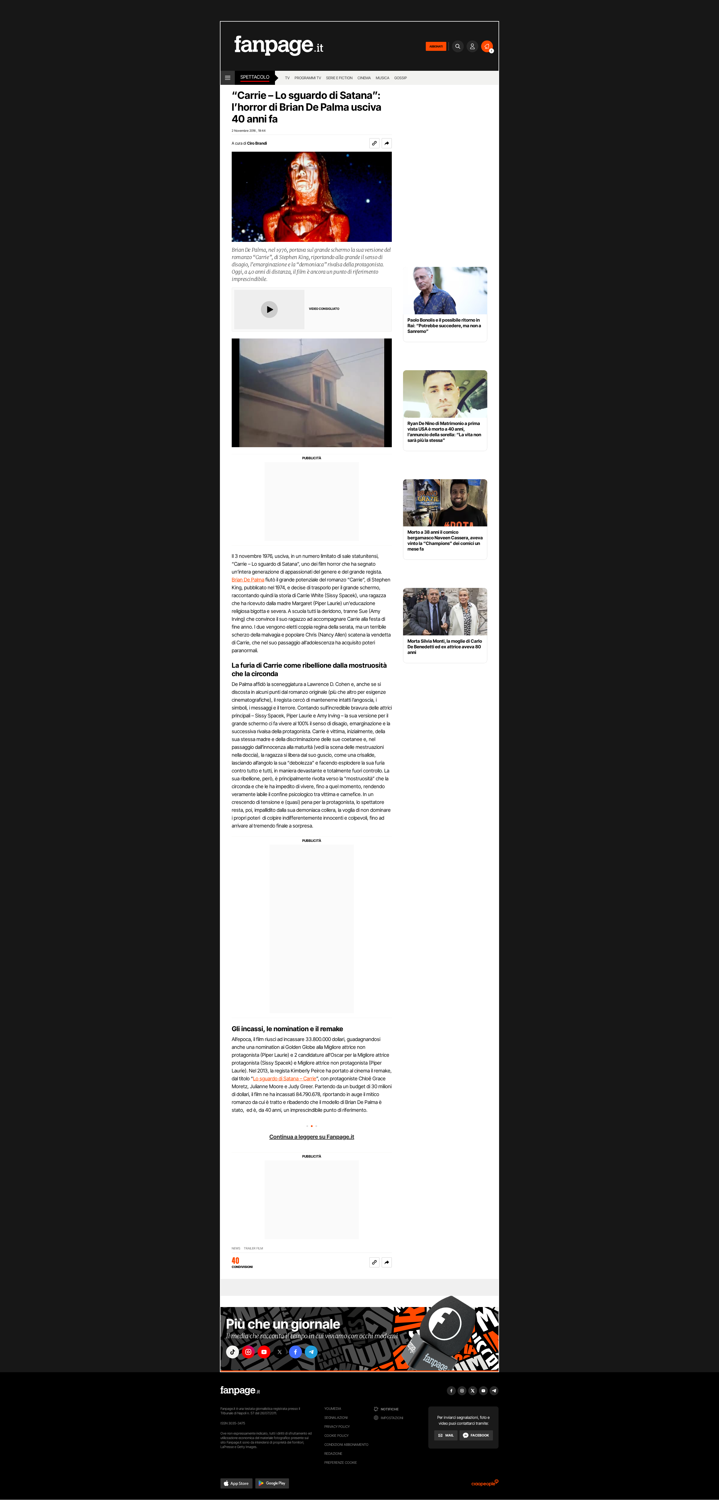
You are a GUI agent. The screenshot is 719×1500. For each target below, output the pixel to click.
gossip (400, 78)
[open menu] (227, 78)
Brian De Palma (248, 580)
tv (287, 78)
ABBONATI (436, 46)
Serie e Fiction (339, 78)
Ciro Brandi (257, 143)
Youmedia (332, 1408)
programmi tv (308, 78)
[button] (387, 143)
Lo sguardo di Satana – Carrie (284, 1078)
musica (382, 78)
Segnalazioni (336, 1417)
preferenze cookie (340, 1462)
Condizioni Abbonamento (346, 1444)
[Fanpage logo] (271, 46)
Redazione (333, 1453)
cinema (364, 78)
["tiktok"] (232, 1352)
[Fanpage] (240, 1390)
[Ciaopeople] (485, 1484)
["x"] (279, 1352)
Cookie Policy (336, 1435)
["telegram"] (311, 1352)
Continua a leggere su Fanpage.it (311, 1136)
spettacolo (254, 77)
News (236, 1248)
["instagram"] (248, 1352)
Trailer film (253, 1248)
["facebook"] (295, 1352)
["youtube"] (264, 1352)
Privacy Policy (337, 1426)
